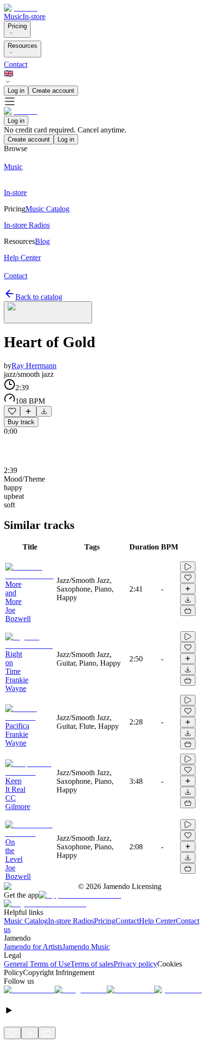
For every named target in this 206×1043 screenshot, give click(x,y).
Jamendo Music (86, 947)
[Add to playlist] (28, 411)
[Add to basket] (187, 610)
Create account (53, 90)
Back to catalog (38, 297)
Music (13, 16)
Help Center (157, 921)
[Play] (48, 312)
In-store (34, 16)
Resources (22, 45)
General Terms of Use (37, 964)
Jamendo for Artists (33, 947)
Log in (16, 90)
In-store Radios (71, 921)
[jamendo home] (20, 8)
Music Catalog (26, 921)
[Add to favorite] (12, 411)
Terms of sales (92, 964)
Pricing (17, 26)
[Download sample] (44, 411)
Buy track (21, 422)
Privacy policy (135, 964)
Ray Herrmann (34, 366)
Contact (15, 64)
